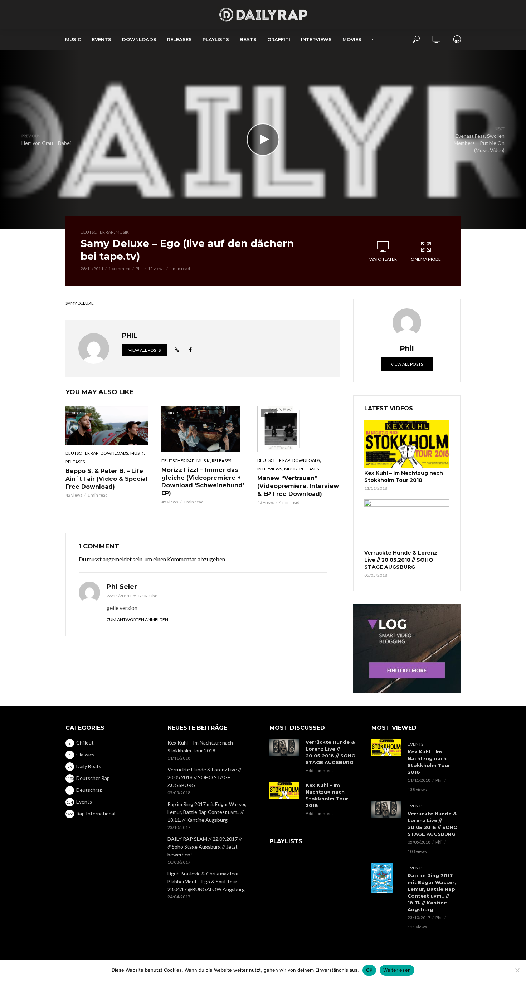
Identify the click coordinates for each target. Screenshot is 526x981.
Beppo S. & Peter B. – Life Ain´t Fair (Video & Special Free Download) (106, 479)
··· (373, 39)
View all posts (144, 350)
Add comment (319, 770)
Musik (122, 232)
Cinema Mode (426, 259)
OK (369, 970)
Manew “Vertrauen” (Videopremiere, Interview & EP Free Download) (298, 486)
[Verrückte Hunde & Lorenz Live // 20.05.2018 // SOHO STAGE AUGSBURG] (406, 523)
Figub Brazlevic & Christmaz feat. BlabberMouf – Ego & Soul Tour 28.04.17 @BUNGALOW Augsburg (206, 881)
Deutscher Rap (97, 232)
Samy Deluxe (79, 303)
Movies (351, 39)
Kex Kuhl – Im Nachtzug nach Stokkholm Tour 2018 (403, 476)
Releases (179, 39)
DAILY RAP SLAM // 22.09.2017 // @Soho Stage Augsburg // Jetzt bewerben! (204, 847)
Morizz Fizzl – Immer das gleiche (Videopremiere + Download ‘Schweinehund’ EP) (202, 482)
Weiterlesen (397, 970)
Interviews (316, 39)
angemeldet (117, 559)
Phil (139, 268)
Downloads (139, 39)
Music (73, 39)
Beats (248, 39)
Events (101, 39)
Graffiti (278, 39)
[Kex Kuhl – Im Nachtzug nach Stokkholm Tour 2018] (406, 444)
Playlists (216, 39)
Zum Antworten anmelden (137, 619)
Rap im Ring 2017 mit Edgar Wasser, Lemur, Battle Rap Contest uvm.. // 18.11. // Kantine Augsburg (207, 812)
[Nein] (517, 970)
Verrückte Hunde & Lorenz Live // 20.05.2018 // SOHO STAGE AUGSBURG (400, 560)
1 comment (119, 268)
